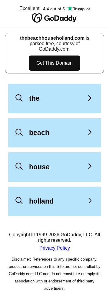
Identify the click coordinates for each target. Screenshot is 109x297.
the (34, 98)
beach (39, 133)
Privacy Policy (54, 248)
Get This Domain (54, 63)
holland (41, 201)
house (39, 167)
